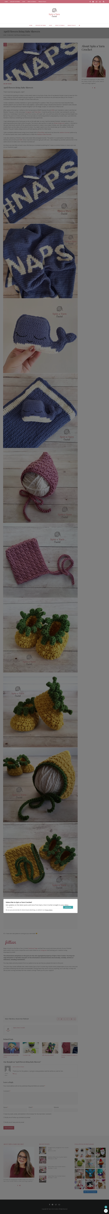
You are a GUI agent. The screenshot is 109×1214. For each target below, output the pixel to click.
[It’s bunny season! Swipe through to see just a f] (90, 1163)
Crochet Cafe (26, 1055)
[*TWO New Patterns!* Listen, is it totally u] (101, 1153)
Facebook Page (32, 948)
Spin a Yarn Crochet (19, 1027)
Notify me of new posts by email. (14, 1122)
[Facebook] (92, 88)
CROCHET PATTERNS (15, 1)
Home (4, 35)
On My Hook (10, 35)
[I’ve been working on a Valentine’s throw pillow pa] (79, 1184)
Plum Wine (41, 132)
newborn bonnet (64, 132)
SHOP (23, 1)
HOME (6, 1)
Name (5, 1107)
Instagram (43, 950)
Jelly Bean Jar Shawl (48, 1055)
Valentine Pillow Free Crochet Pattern (57, 1157)
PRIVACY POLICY (42, 1)
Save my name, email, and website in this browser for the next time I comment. (28, 1114)
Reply (15, 1074)
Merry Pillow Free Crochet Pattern (56, 1166)
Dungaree (29, 112)
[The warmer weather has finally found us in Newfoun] (101, 1174)
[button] (40, 186)
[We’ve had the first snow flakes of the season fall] (101, 1184)
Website (56, 1107)
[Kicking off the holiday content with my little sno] (90, 1184)
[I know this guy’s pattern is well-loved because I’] (79, 1174)
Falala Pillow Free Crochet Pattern (56, 1176)
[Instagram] (95, 88)
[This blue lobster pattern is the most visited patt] (90, 1174)
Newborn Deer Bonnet (44, 134)
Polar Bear (38, 112)
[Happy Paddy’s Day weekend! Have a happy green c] (79, 1163)
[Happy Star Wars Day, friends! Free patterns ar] (79, 1153)
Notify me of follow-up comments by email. (17, 1117)
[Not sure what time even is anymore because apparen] (90, 1153)
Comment (6, 1091)
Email (31, 1107)
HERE (52, 110)
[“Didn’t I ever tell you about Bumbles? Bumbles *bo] (101, 1163)
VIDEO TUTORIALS (32, 1)
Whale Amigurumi (59, 123)
